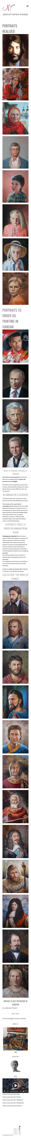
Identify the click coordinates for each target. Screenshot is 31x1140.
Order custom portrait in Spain (11, 1094)
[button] (15, 1085)
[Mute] (24, 1091)
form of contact (19, 571)
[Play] (4, 1091)
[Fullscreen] (26, 1091)
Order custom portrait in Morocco (12, 1105)
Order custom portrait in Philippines (12, 1100)
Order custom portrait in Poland (11, 1097)
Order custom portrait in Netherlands (13, 1103)
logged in (12, 1018)
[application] (15, 1085)
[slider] (14, 1091)
